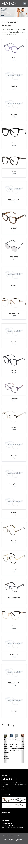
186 (14, 486)
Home (5, 839)
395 (14, 401)
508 (14, 117)
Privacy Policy (18, 839)
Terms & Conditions (14, 841)
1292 (14, 373)
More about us (6, 789)
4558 (14, 430)
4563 (14, 174)
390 (14, 89)
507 (14, 287)
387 (14, 60)
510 (14, 344)
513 (14, 458)
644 (14, 259)
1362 (14, 202)
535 (14, 572)
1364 (14, 685)
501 (14, 515)
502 (14, 231)
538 (14, 543)
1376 (14, 316)
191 (14, 600)
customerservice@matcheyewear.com (13, 827)
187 (14, 657)
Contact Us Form (7, 823)
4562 (14, 145)
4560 (14, 628)
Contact (11, 839)
